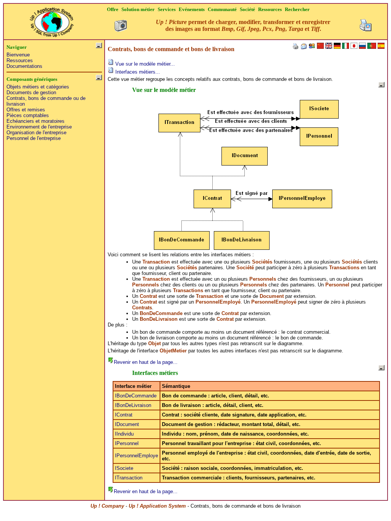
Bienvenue (18, 55)
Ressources (19, 60)
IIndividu (124, 434)
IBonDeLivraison (133, 405)
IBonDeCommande (136, 396)
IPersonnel (127, 443)
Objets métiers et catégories (37, 87)
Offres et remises (25, 110)
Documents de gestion (31, 92)
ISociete (124, 468)
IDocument (127, 424)
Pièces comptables (27, 115)
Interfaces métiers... (137, 72)
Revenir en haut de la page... (146, 362)
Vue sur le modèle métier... (144, 64)
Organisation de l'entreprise (36, 132)
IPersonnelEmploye (136, 455)
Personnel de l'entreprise (33, 138)
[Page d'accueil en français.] (51, 20)
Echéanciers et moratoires (35, 121)
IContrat (123, 415)
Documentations (24, 66)
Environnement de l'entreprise (39, 127)
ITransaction (128, 478)
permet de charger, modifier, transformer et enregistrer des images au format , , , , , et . (243, 25)
